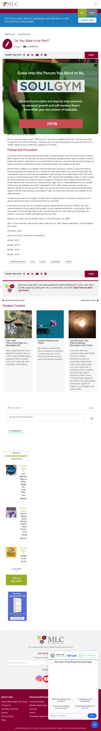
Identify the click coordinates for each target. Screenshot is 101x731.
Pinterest (41, 55)
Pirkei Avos (10, 34)
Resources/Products (40, 697)
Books (32, 712)
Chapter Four (24, 34)
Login (92, 13)
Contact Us (6, 705)
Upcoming (16, 459)
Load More (16, 569)
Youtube (37, 55)
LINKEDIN (32, 55)
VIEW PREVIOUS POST (14, 300)
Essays (17, 47)
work (33, 261)
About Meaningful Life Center (14, 701)
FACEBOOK (24, 55)
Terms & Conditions (78, 728)
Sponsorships (7, 716)
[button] (94, 724)
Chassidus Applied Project (41, 716)
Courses (33, 709)
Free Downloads (37, 701)
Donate (4, 712)
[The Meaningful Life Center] (10, 4)
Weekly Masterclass (38, 705)
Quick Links (7, 697)
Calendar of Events (9, 709)
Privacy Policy (63, 728)
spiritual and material (17, 261)
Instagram (39, 679)
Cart (82, 13)
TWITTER (28, 55)
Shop (3, 720)
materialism (56, 261)
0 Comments (32, 47)
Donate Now (87, 20)
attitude (68, 261)
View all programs (16, 580)
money (43, 261)
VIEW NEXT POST (89, 300)
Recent (16, 453)
